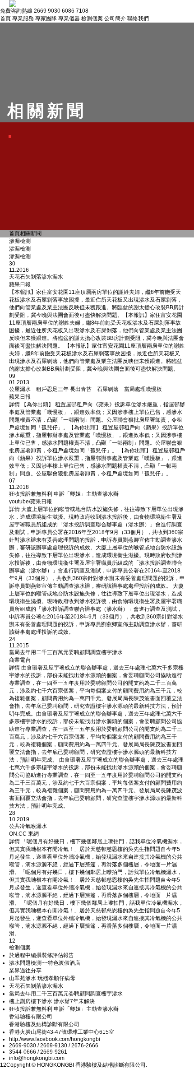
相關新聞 (31, 233)
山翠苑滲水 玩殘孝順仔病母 (42, 978)
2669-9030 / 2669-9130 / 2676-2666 (53, 1045)
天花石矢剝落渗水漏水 (36, 986)
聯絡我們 (138, 18)
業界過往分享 (25, 970)
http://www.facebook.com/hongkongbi (54, 1039)
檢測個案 (92, 18)
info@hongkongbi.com (37, 1058)
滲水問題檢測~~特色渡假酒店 (44, 963)
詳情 (14, 404)
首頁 (5, 18)
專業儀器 (69, 18)
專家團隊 (46, 18)
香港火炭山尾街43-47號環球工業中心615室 (61, 1032)
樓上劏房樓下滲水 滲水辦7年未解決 (52, 1001)
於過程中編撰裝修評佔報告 (41, 955)
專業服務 (23, 18)
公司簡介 (115, 18)
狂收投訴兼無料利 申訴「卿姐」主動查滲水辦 (64, 1009)
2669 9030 (47, 11)
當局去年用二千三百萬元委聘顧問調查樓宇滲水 (66, 993)
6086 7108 (75, 11)
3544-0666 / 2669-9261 (38, 1052)
